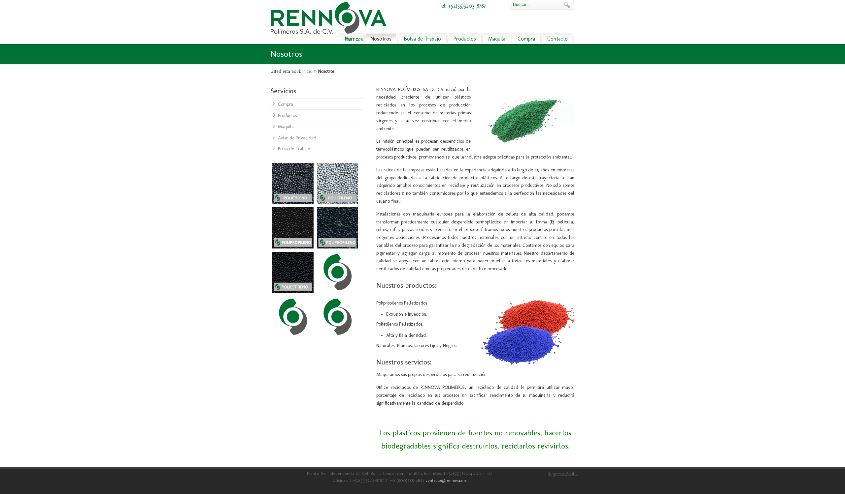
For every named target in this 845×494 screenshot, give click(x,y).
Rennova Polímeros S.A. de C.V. (328, 18)
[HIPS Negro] (293, 291)
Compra (285, 104)
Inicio (307, 71)
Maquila (286, 127)
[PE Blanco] (337, 202)
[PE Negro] (293, 202)
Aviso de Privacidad (297, 138)
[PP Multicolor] (337, 247)
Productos (287, 115)
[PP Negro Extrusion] (293, 247)
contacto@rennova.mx (446, 480)
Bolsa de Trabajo (294, 149)
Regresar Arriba (563, 474)
